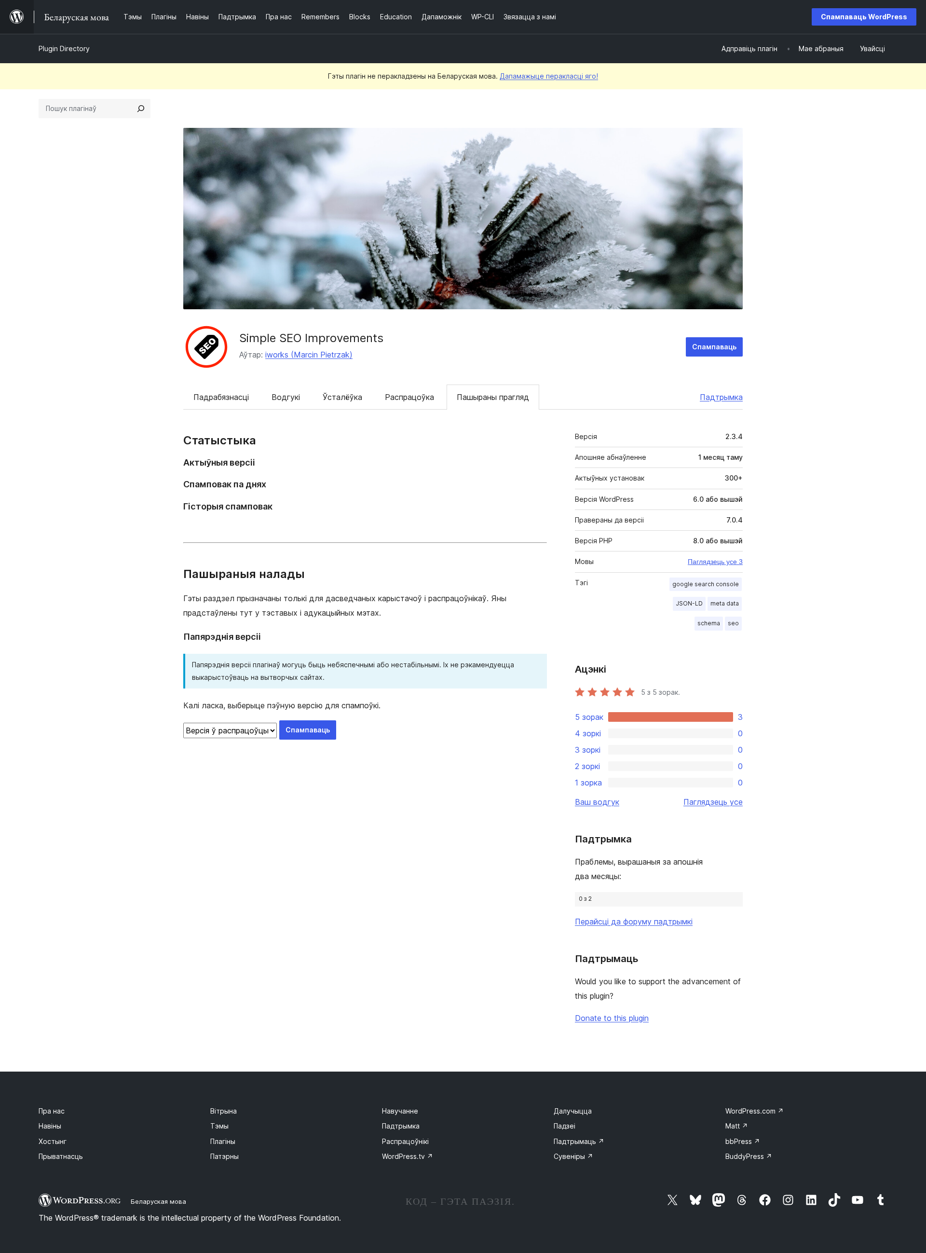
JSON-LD (689, 603)
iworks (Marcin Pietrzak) (309, 354)
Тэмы (219, 1126)
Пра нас (52, 1111)
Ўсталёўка (342, 397)
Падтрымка (721, 397)
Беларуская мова (158, 1201)
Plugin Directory (64, 48)
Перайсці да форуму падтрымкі (634, 921)
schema (708, 623)
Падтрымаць (579, 1141)
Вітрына (223, 1111)
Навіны (50, 1126)
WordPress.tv (407, 1156)
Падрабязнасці (221, 397)
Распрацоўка (409, 397)
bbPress (742, 1141)
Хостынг (53, 1141)
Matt (736, 1126)
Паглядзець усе (713, 802)
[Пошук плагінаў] (140, 108)
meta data (724, 603)
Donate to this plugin (612, 1018)
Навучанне (400, 1111)
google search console (705, 584)
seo (733, 623)
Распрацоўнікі (405, 1141)
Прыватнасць (61, 1156)
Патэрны (224, 1156)
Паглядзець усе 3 (715, 561)
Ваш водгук (597, 802)
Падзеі (564, 1126)
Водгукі (286, 397)
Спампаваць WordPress (864, 17)
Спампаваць (714, 347)
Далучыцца (573, 1111)
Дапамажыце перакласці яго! (549, 76)
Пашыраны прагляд (493, 397)
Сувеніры (573, 1156)
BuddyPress (748, 1156)
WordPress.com (754, 1111)
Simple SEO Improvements (311, 338)
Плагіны (222, 1141)
